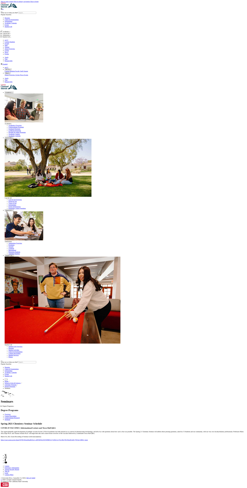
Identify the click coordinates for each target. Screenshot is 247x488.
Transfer (11, 247)
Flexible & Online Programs (17, 132)
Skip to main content (7, 1)
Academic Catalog (14, 134)
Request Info (8, 61)
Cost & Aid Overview (15, 200)
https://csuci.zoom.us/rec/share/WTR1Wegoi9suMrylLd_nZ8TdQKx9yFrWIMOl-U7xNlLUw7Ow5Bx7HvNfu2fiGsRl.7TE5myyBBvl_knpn (44, 440)
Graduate (11, 248)
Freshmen (11, 245)
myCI (6, 40)
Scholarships (8, 21)
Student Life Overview (15, 346)
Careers (7, 466)
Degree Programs (10, 386)
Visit (6, 59)
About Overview (10, 49)
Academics (8, 92)
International (12, 250)
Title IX (7, 471)
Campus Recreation (14, 353)
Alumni (7, 47)
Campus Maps (9, 475)
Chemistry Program (10, 385)
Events (7, 25)
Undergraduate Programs (16, 127)
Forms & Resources (14, 206)
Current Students (10, 42)
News (6, 52)
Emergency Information (12, 468)
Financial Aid (12, 201)
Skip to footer (34, 1)
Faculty (7, 43)
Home (6, 381)
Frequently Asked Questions (17, 208)
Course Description (10, 416)
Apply (6, 57)
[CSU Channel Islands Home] (9, 7)
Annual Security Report (12, 469)
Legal (6, 473)
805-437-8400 (31, 478)
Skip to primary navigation (22, 1)
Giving (7, 50)
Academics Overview (15, 125)
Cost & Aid (8, 138)
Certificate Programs (14, 130)
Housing (7, 18)
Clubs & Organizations (12, 19)
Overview (8, 414)
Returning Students (14, 252)
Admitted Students (14, 254)
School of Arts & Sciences (13, 383)
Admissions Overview (15, 243)
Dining (10, 357)
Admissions (8, 210)
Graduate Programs (14, 129)
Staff (6, 45)
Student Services (13, 355)
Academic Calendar (11, 23)
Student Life (8, 26)
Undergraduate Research (12, 418)
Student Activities (13, 350)
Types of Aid (12, 203)
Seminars (7, 419)
